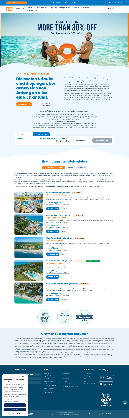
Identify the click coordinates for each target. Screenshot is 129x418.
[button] (16, 2)
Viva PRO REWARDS (70, 2)
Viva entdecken (48, 381)
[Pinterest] (121, 2)
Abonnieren (66, 378)
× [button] (25, 376)
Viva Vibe (46, 373)
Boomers (65, 376)
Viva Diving (87, 376)
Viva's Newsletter (49, 388)
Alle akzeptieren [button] (15, 405)
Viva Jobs (86, 378)
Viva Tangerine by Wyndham (59, 238)
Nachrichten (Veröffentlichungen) (50, 384)
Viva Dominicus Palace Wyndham (61, 284)
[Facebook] (109, 2)
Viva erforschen (88, 373)
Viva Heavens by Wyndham (58, 215)
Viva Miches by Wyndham (58, 193)
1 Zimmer (64, 138)
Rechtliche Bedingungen (70, 384)
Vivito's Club (66, 373)
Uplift (64, 389)
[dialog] (15, 395)
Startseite (92, 414)
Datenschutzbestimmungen (71, 386)
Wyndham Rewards (49, 376)
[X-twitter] (115, 2)
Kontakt (65, 381)
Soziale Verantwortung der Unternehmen (51, 391)
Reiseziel (20, 138)
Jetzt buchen (53, 209)
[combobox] (23, 377)
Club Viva (86, 381)
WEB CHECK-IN (57, 2)
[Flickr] (118, 2)
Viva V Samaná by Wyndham (59, 261)
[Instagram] (112, 2)
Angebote (101, 414)
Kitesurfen (47, 378)
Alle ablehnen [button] (14, 409)
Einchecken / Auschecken (46, 138)
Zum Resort (64, 209)
